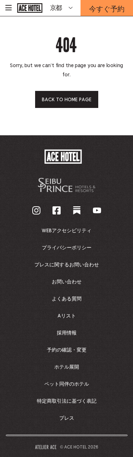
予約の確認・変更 (67, 350)
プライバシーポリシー (67, 247)
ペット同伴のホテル (66, 384)
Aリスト (66, 316)
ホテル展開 (66, 367)
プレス (66, 418)
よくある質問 (67, 298)
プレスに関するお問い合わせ (66, 264)
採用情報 (67, 333)
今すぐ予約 (106, 10)
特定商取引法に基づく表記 (66, 401)
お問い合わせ (67, 281)
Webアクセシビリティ (66, 230)
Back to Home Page (67, 99)
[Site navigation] (8, 8)
